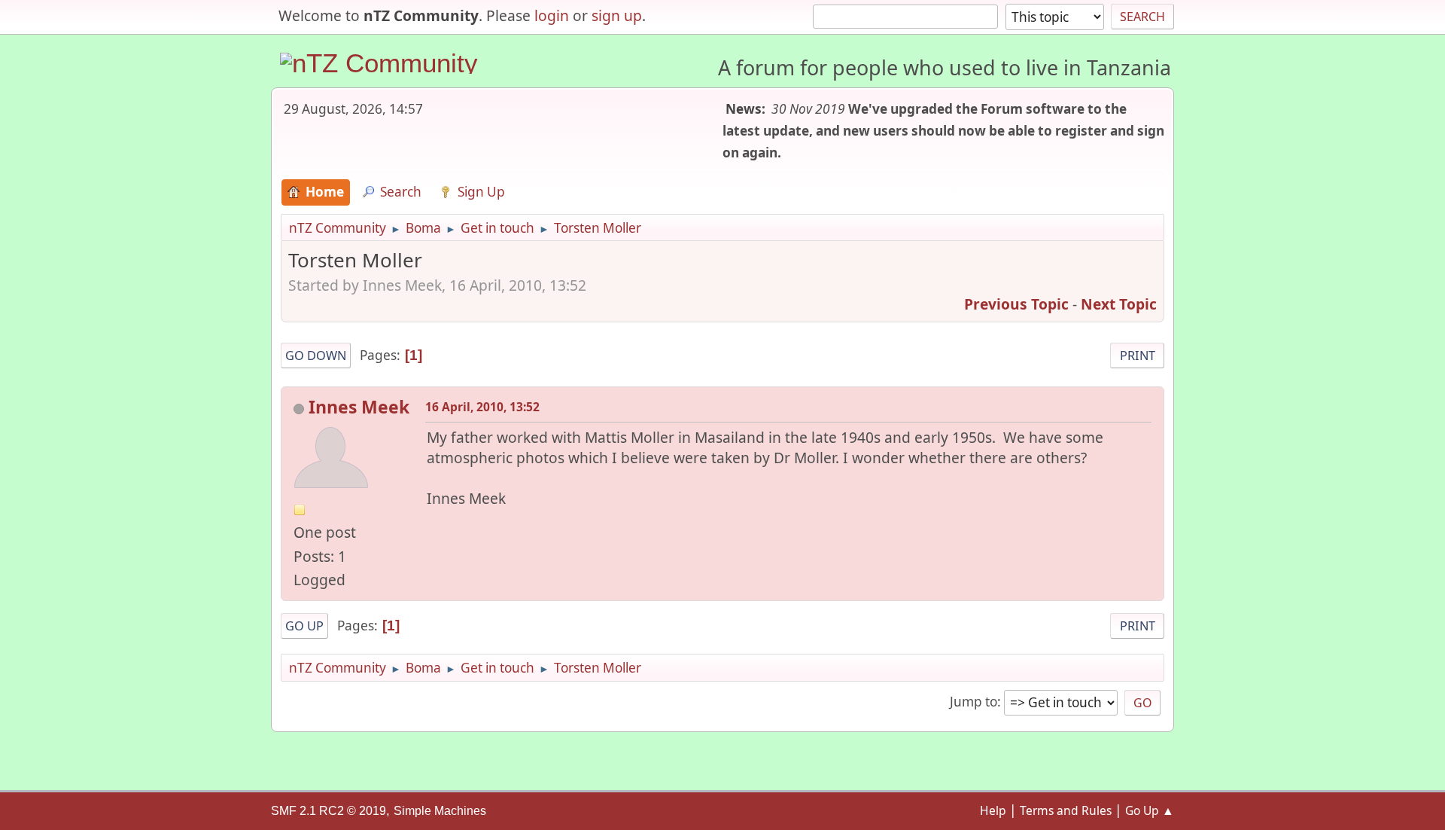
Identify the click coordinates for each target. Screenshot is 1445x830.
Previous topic (1016, 304)
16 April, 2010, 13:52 (482, 406)
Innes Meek (359, 407)
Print (1137, 355)
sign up (617, 15)
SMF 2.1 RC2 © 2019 (328, 810)
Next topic (1119, 304)
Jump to (973, 701)
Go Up (304, 626)
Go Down (315, 355)
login (551, 15)
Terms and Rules (1066, 810)
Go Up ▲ (1149, 810)
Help (993, 810)
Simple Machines (440, 810)
